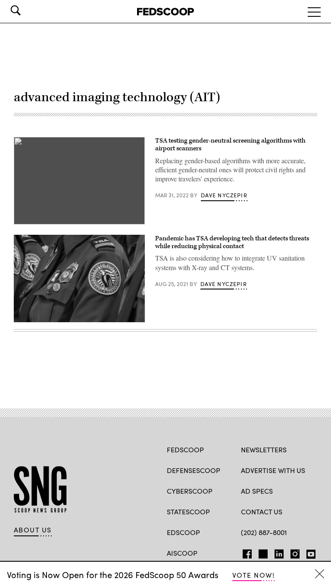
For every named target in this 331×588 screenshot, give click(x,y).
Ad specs (257, 490)
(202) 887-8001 (264, 532)
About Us (33, 530)
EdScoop (183, 532)
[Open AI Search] (27, 10)
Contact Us (261, 511)
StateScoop (188, 511)
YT (309, 552)
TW (262, 552)
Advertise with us (273, 470)
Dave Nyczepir (224, 195)
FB (245, 552)
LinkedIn (279, 552)
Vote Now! (253, 574)
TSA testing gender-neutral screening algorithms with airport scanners (230, 144)
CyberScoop (189, 490)
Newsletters (264, 449)
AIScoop (182, 552)
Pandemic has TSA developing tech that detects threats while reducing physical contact (232, 242)
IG (292, 552)
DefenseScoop (193, 470)
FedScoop (185, 449)
